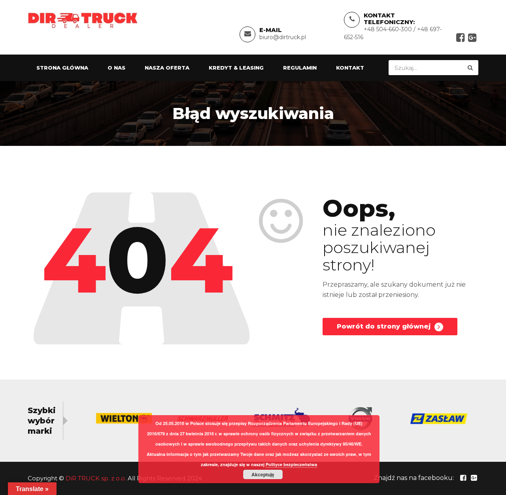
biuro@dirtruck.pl (282, 37)
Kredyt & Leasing (236, 67)
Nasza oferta (167, 67)
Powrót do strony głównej (385, 326)
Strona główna (62, 67)
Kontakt (350, 67)
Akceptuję (262, 474)
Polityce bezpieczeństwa (291, 464)
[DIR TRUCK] (83, 20)
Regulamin (300, 67)
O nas (116, 67)
